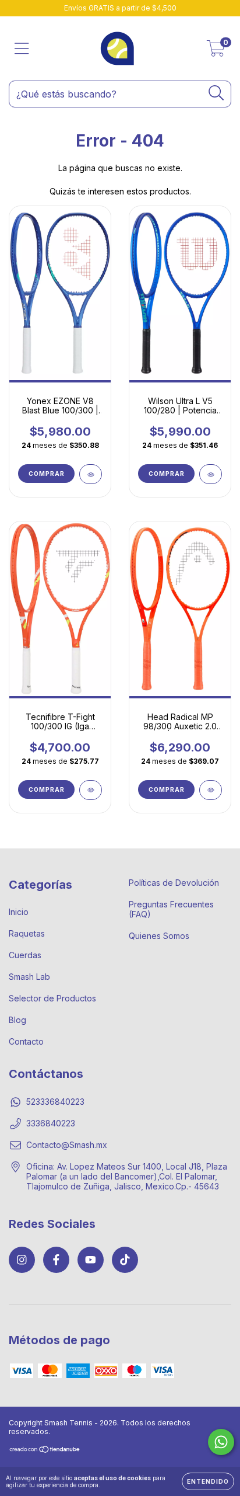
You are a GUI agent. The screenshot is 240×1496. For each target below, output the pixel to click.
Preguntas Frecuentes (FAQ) (171, 909)
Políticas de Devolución (174, 883)
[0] (215, 52)
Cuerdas (25, 955)
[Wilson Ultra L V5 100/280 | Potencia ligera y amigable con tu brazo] (210, 474)
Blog (17, 1020)
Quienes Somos (159, 936)
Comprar (47, 473)
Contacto (26, 1041)
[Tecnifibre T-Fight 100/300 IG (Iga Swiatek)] (90, 790)
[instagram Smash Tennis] (22, 1260)
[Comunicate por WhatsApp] (221, 1442)
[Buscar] (216, 93)
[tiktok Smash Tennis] (125, 1260)
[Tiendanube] (45, 1450)
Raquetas (27, 933)
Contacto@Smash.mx (66, 1145)
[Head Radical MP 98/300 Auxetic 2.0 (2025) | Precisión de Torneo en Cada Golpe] (210, 790)
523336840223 (55, 1102)
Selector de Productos (52, 998)
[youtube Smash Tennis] (90, 1260)
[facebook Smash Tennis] (56, 1260)
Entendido (208, 1481)
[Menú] (22, 48)
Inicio (19, 912)
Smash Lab (29, 977)
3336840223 (50, 1123)
